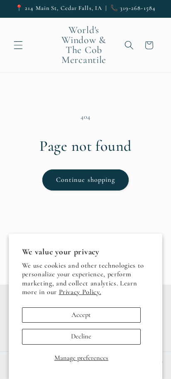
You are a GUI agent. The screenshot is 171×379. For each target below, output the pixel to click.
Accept (81, 315)
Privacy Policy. (80, 292)
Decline (81, 336)
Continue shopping (85, 180)
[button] (18, 45)
